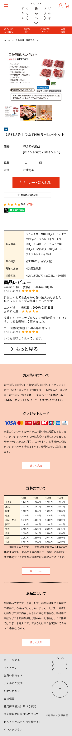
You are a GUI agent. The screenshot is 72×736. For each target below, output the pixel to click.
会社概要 (9, 698)
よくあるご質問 (13, 683)
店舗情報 (63, 30)
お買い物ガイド (45, 30)
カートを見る (12, 660)
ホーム (7, 40)
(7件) (30, 204)
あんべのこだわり (8, 30)
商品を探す (26, 30)
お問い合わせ (12, 690)
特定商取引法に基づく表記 (20, 706)
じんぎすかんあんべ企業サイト (22, 721)
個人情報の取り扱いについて (21, 714)
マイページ (10, 667)
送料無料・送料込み (25, 40)
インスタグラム (13, 729)
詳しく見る (36, 465)
